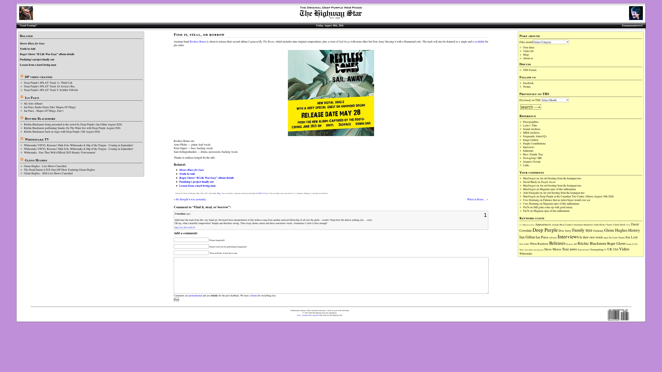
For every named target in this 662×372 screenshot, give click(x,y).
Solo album (529, 250)
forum (254, 295)
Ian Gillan (527, 236)
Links (526, 165)
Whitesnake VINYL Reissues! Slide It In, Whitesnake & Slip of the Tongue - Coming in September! (78, 145)
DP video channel (39, 76)
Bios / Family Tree (533, 154)
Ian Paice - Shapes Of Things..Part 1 (44, 110)
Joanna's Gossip (531, 161)
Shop (526, 54)
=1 (520, 224)
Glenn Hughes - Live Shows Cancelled (45, 166)
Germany (598, 230)
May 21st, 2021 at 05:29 (185, 227)
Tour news (569, 249)
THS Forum (529, 70)
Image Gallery (531, 140)
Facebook (528, 83)
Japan (606, 237)
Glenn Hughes (36, 160)
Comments (315, 315)
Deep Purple (545, 229)
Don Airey (565, 230)
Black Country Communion (571, 224)
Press (533, 243)
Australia (555, 224)
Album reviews (528, 224)
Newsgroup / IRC (532, 158)
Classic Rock (619, 224)
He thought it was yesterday (191, 199)
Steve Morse (552, 249)
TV (605, 249)
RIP (575, 244)
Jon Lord (631, 237)
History (634, 230)
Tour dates (528, 47)
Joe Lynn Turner (617, 237)
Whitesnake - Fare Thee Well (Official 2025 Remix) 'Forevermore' (60, 152)
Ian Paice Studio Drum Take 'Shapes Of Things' (50, 107)
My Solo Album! (33, 103)
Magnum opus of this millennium (558, 189)
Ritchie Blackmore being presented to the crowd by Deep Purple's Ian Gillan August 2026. (73, 124)
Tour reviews (583, 249)
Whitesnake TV (37, 139)
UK (609, 249)
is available (479, 41)
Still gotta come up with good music (553, 207)
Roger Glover (616, 243)
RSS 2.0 (261, 193)
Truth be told (27, 49)
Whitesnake (525, 253)
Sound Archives (531, 129)
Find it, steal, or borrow (199, 34)
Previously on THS (529, 100)
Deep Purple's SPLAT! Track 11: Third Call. (48, 82)
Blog (219, 193)
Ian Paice (32, 97)
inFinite (553, 237)
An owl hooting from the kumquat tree (560, 178)
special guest (539, 249)
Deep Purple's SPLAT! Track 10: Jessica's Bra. (49, 86)
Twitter (527, 86)
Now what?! (524, 243)
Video (624, 249)
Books (602, 224)
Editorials (528, 150)
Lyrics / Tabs (530, 125)
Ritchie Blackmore (40, 118)
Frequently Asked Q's (535, 136)
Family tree (582, 230)
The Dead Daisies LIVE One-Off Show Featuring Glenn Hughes (59, 169)
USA (615, 249)
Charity (609, 224)
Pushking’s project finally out (37, 59)
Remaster (569, 244)
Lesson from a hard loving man (38, 65)
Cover (628, 224)
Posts (299, 315)
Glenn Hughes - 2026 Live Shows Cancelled (48, 173)
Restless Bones (198, 41)
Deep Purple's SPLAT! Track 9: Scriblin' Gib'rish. (51, 90)
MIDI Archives (531, 132)
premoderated (195, 295)
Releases (557, 243)
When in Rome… (476, 199)
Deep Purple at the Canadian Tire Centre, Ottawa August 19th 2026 (577, 196)
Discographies (531, 121)
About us (528, 58)
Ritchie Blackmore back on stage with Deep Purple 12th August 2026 (62, 131)
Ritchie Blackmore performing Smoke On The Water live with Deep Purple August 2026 (72, 128)
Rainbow (543, 244)
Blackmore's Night (591, 224)
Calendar (305, 315)
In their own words (591, 237)
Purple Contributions (534, 143)
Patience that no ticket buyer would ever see (566, 200)
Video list (528, 51)
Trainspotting (596, 249)
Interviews (528, 147)
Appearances (543, 224)
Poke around (526, 42)
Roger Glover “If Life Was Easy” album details (47, 54)
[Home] (331, 19)
